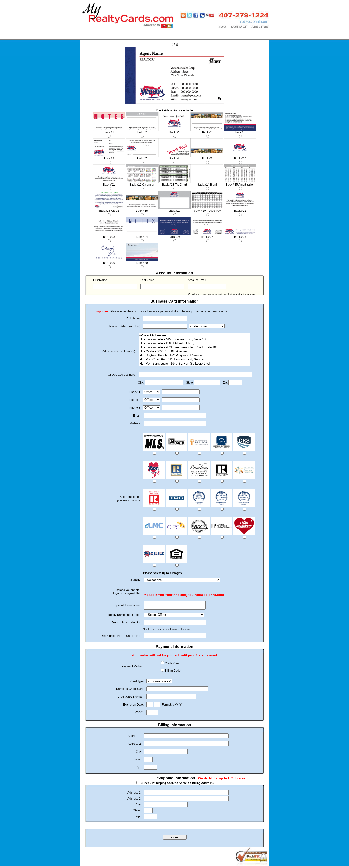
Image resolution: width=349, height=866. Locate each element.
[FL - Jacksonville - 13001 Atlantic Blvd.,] (194, 344)
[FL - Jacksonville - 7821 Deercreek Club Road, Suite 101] (194, 348)
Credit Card (172, 663)
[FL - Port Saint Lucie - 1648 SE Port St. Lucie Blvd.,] (194, 364)
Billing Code (173, 670)
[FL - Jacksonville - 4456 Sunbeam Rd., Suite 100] (194, 339)
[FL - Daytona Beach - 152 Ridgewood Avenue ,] (194, 356)
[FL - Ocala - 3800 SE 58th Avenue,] (194, 352)
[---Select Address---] (194, 335)
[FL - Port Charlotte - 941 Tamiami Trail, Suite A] (194, 360)
